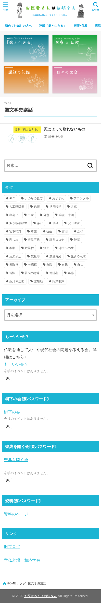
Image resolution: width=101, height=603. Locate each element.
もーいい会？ (16, 364)
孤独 (55, 223)
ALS (12, 198)
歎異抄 (29, 248)
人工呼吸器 (17, 206)
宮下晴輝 (15, 231)
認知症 (38, 281)
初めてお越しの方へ (18, 25)
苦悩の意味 (32, 273)
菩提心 (53, 273)
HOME (11, 583)
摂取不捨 (34, 239)
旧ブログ (12, 546)
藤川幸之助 (17, 281)
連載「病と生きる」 (52, 25)
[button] (8, 378)
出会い (13, 215)
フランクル (81, 198)
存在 (40, 223)
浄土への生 (66, 248)
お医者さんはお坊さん (40, 596)
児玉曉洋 (55, 206)
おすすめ (58, 198)
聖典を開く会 (16, 459)
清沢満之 (15, 256)
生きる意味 (78, 256)
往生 (49, 231)
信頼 (37, 206)
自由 (80, 264)
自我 (65, 264)
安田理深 (74, 223)
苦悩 (12, 273)
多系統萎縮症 (18, 223)
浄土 (46, 248)
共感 (74, 206)
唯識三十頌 (66, 215)
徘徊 (65, 231)
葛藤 (71, 273)
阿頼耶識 (58, 281)
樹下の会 (12, 412)
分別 (46, 215)
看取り (13, 264)
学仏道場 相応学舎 (22, 560)
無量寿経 (55, 256)
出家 (31, 215)
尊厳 (34, 231)
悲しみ (13, 239)
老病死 (32, 264)
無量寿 (35, 256)
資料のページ (16, 514)
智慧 (77, 239)
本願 (12, 248)
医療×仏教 (81, 25)
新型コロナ (56, 239)
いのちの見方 (34, 198)
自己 (49, 264)
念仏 (80, 231)
